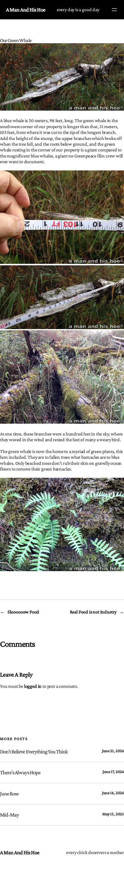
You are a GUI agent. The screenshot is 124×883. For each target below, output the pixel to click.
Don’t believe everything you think (34, 752)
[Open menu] (114, 9)
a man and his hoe (25, 10)
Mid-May (9, 815)
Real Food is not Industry (93, 611)
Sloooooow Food (23, 611)
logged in (33, 686)
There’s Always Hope (20, 772)
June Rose (9, 794)
